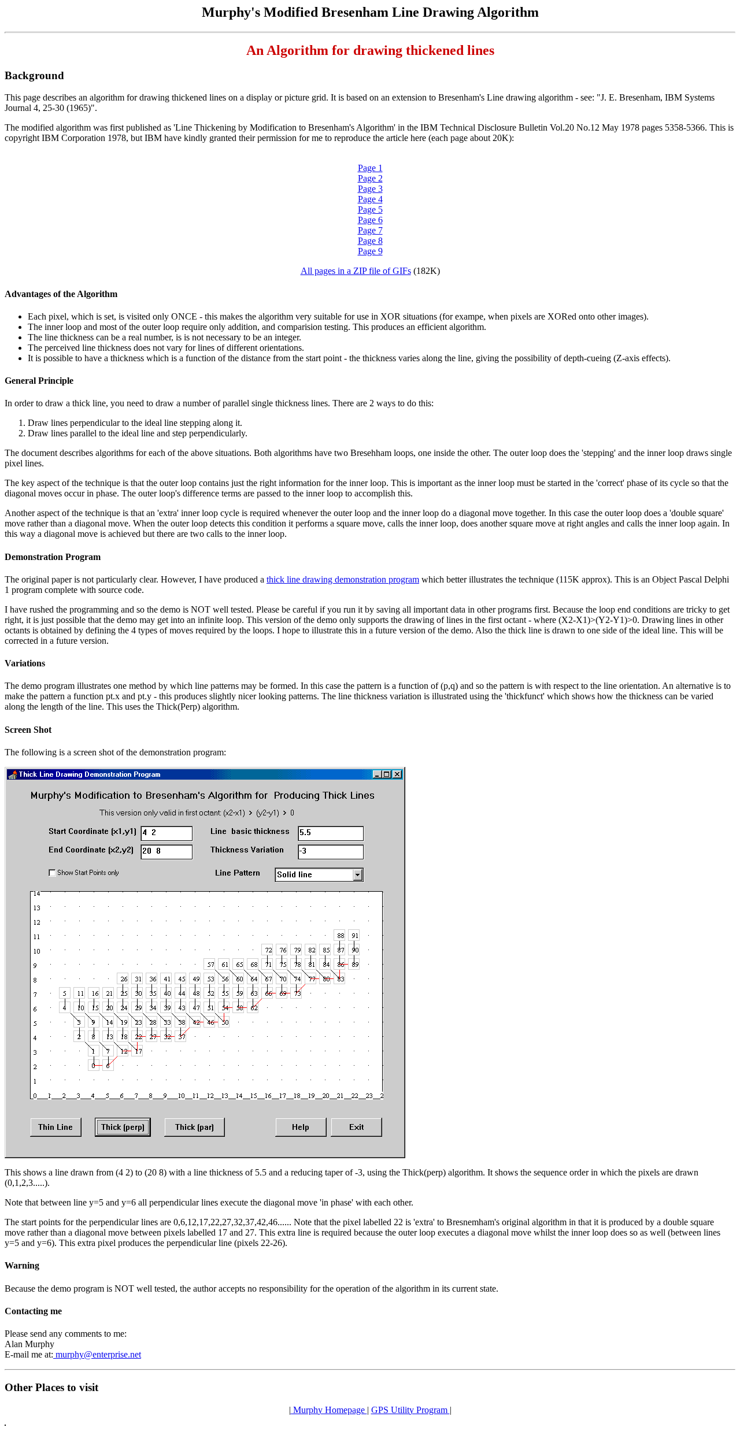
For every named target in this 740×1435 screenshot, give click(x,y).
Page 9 (370, 251)
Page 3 (370, 189)
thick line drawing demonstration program (343, 579)
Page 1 (370, 168)
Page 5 (370, 209)
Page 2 (370, 178)
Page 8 (370, 241)
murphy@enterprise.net (97, 1354)
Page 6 (370, 220)
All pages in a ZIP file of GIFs (356, 271)
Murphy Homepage (329, 1410)
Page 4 (370, 199)
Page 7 (370, 230)
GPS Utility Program (410, 1410)
